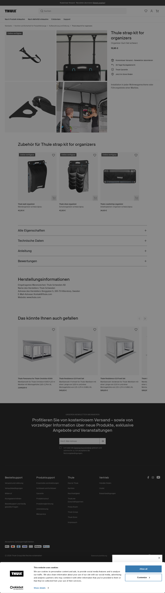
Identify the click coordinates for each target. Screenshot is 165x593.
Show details (40, 588)
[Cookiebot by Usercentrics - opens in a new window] (16, 588)
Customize (142, 577)
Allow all (143, 569)
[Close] (159, 557)
